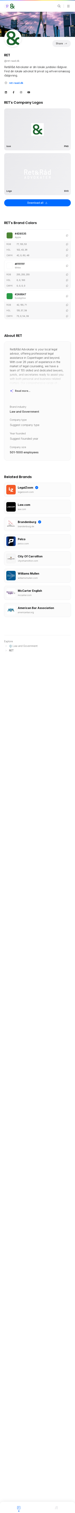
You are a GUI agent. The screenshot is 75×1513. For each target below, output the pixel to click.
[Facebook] (13, 91)
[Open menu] (68, 6)
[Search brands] (59, 6)
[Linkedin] (6, 91)
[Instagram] (21, 91)
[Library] (56, 1507)
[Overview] (19, 1507)
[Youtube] (29, 91)
